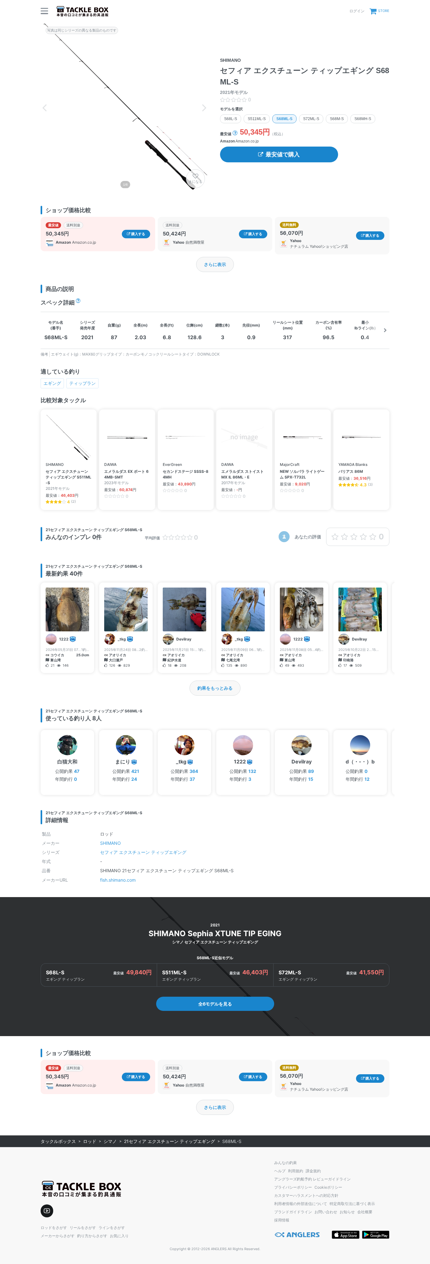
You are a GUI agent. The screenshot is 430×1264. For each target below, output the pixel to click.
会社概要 (364, 1211)
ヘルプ (280, 1170)
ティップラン (82, 383)
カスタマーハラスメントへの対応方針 (306, 1195)
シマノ (110, 1141)
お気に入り (119, 1235)
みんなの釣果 (285, 1162)
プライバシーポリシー (293, 1187)
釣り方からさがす (92, 1235)
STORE (383, 11)
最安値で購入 (283, 154)
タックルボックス (58, 1141)
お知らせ (347, 1211)
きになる (195, 181)
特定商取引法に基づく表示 (352, 1203)
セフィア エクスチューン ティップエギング (143, 852)
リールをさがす (83, 1227)
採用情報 (281, 1220)
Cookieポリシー (328, 1187)
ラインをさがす (112, 1227)
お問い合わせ (325, 1211)
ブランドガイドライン (293, 1211)
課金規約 (313, 1170)
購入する (137, 234)
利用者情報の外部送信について (300, 1203)
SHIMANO (110, 843)
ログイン (357, 11)
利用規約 (295, 1170)
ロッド (89, 1141)
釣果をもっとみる (215, 688)
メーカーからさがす (58, 1235)
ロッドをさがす (54, 1227)
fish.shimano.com (118, 880)
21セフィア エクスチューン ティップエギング (169, 1141)
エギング (52, 383)
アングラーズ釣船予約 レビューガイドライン (312, 1179)
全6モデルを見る (215, 1003)
